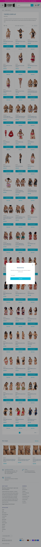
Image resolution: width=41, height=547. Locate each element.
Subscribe (20, 278)
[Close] (32, 265)
